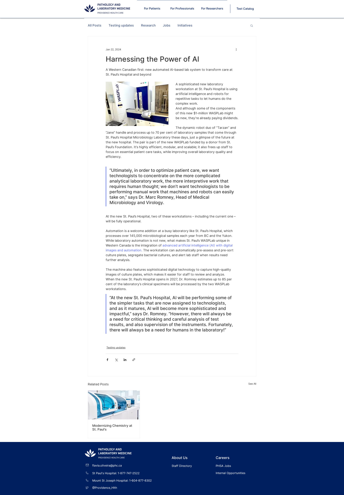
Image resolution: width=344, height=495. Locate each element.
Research (148, 25)
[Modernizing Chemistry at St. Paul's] (114, 404)
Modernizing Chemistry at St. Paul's (112, 427)
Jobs (166, 25)
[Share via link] (133, 359)
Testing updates (121, 25)
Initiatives (185, 25)
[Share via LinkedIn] (125, 359)
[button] (251, 25)
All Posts (94, 25)
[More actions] (236, 49)
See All (252, 383)
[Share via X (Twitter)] (116, 359)
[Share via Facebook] (107, 359)
